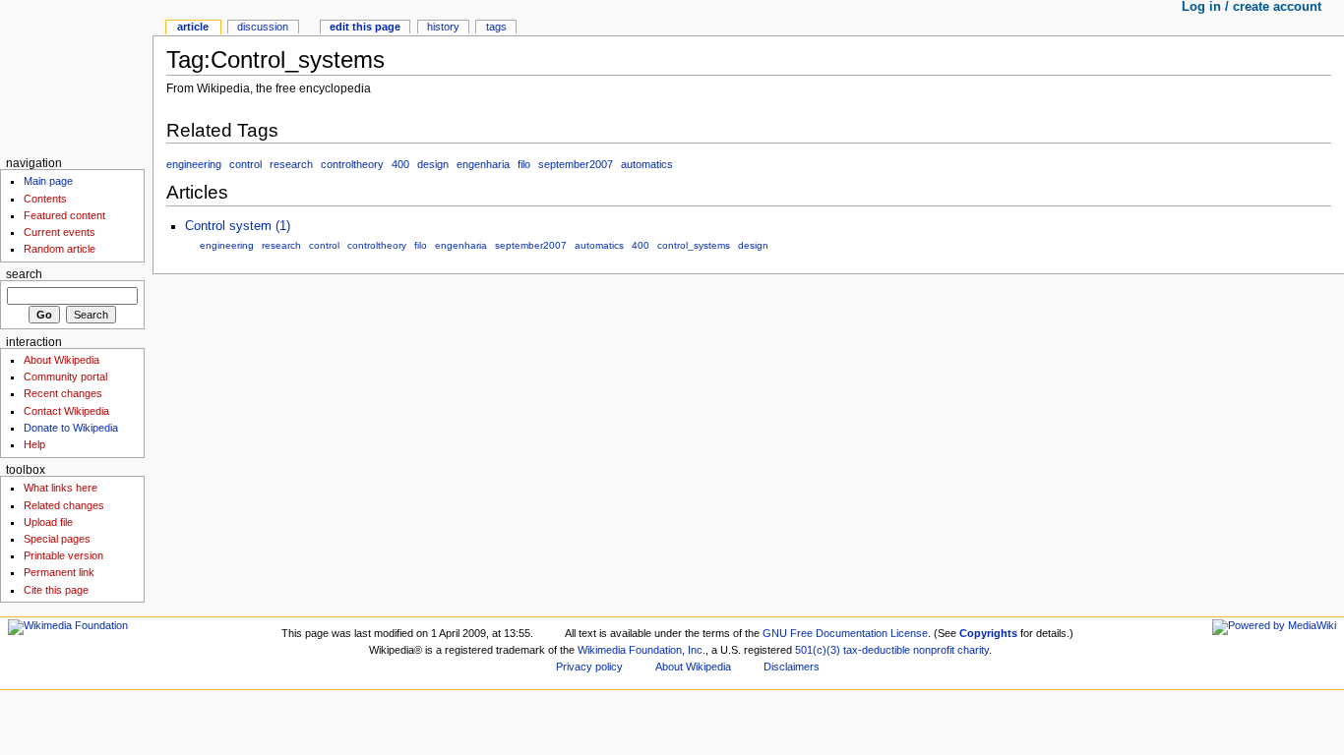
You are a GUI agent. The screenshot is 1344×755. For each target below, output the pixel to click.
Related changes (64, 505)
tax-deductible (876, 650)
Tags (496, 26)
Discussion (262, 26)
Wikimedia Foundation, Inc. (641, 650)
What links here (60, 488)
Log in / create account (1251, 7)
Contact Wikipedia (66, 411)
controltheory (352, 164)
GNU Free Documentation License (845, 633)
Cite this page (56, 590)
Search (24, 274)
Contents (45, 198)
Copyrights (988, 633)
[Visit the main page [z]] (76, 76)
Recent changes (63, 393)
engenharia (483, 164)
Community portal (65, 376)
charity (973, 650)
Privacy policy (589, 666)
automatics (647, 164)
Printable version (63, 555)
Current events (59, 232)
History (443, 26)
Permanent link (59, 572)
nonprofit (933, 650)
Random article (59, 249)
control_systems (693, 245)
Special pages (57, 539)
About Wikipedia (61, 360)
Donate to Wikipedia (71, 428)
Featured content (64, 215)
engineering (193, 164)
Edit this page (365, 26)
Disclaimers (792, 666)
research (291, 164)
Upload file (48, 522)
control (245, 164)
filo (524, 164)
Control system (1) (237, 226)
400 (400, 164)
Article (193, 26)
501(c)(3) (817, 650)
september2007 (575, 164)
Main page (48, 181)
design (433, 164)
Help (34, 444)
